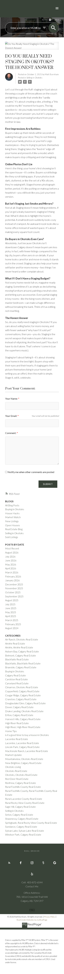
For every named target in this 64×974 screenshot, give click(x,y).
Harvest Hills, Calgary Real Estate (23, 719)
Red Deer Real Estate (16, 778)
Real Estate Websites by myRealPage (32, 920)
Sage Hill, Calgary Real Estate (20, 806)
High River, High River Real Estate (22, 727)
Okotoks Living (13, 766)
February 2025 (13, 624)
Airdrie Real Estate (15, 643)
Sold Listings (11, 537)
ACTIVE (45, 20)
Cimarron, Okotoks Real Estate (21, 687)
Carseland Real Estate (17, 683)
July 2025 (10, 604)
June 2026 (10, 560)
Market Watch (13, 517)
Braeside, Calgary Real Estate (20, 667)
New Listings (12, 521)
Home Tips (11, 731)
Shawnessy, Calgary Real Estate (21, 818)
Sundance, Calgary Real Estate (21, 826)
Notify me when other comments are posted (30, 472)
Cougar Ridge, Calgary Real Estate (23, 695)
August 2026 (11, 552)
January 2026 (12, 580)
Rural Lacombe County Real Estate (23, 798)
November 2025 (14, 588)
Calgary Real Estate (15, 675)
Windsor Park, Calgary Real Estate (23, 834)
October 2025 (13, 592)
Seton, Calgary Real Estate (19, 814)
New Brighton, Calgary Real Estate (23, 762)
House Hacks (12, 513)
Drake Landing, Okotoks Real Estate (24, 711)
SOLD (57, 20)
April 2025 (10, 616)
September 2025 (14, 596)
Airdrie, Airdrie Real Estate (19, 647)
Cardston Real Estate (16, 679)
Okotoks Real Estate (16, 770)
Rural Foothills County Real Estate (23, 786)
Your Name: (11, 398)
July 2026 (10, 556)
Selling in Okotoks (34, 77)
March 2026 (11, 572)
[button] (9, 863)
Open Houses (12, 525)
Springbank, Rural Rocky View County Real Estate (31, 822)
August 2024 (11, 628)
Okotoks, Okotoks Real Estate (21, 774)
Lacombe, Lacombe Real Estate (22, 743)
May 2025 (10, 612)
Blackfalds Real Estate (17, 659)
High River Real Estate (17, 723)
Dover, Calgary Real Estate (19, 707)
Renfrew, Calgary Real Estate (20, 782)
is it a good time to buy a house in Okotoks (27, 734)
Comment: (11, 432)
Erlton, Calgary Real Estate (19, 715)
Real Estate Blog (14, 529)
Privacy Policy (49, 916)
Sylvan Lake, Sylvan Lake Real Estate (24, 830)
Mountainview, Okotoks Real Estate (24, 758)
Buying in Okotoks (14, 509)
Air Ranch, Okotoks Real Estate (21, 639)
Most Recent (12, 548)
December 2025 (14, 584)
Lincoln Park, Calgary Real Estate (22, 746)
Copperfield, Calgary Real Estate (22, 691)
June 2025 (10, 608)
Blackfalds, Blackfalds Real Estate (23, 663)
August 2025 (11, 600)
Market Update (13, 754)
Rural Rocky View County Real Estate (24, 802)
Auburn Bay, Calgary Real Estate (22, 651)
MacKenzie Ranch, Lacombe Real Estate (26, 750)
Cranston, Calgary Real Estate (21, 699)
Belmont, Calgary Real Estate (20, 655)
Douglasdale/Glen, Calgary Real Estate (25, 703)
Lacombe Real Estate (16, 739)
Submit (48, 484)
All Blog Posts (12, 505)
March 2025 (11, 620)
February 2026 (13, 576)
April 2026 (10, 568)
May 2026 (10, 564)
